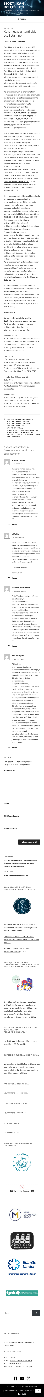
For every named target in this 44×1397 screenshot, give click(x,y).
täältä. (33, 1017)
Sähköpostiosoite (12, 816)
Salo (23, 434)
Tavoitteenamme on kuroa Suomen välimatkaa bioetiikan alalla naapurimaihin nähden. (21, 939)
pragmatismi (13, 434)
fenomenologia (26, 419)
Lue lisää (22, 1394)
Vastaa (14, 524)
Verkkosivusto (10, 828)
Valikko (23, 19)
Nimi (6, 804)
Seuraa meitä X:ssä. (12, 1133)
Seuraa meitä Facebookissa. (16, 1093)
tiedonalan (8, 928)
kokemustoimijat (16, 426)
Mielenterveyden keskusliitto (16, 181)
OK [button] (38, 1391)
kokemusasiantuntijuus (19, 423)
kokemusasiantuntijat (19, 421)
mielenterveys (14, 432)
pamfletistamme (19, 1041)
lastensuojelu (14, 428)
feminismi (12, 419)
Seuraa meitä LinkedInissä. (15, 1113)
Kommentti (9, 770)
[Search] (36, 1313)
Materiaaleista (10, 1064)
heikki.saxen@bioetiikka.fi (21, 1360)
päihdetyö (28, 432)
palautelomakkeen (12, 951)
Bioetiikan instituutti (15, 5)
